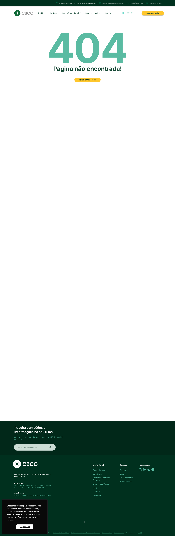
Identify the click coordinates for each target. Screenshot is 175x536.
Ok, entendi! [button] (25, 527)
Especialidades (126, 482)
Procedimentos (126, 478)
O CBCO (41, 13)
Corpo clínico (66, 13)
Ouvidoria (97, 495)
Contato (107, 13)
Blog (95, 488)
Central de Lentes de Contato (101, 479)
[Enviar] (51, 447)
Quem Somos (99, 470)
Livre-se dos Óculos (101, 484)
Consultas (124, 470)
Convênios (78, 13)
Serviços (53, 13)
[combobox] (128, 13)
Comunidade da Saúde (93, 13)
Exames (123, 474)
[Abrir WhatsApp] (169, 530)
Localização (18, 483)
